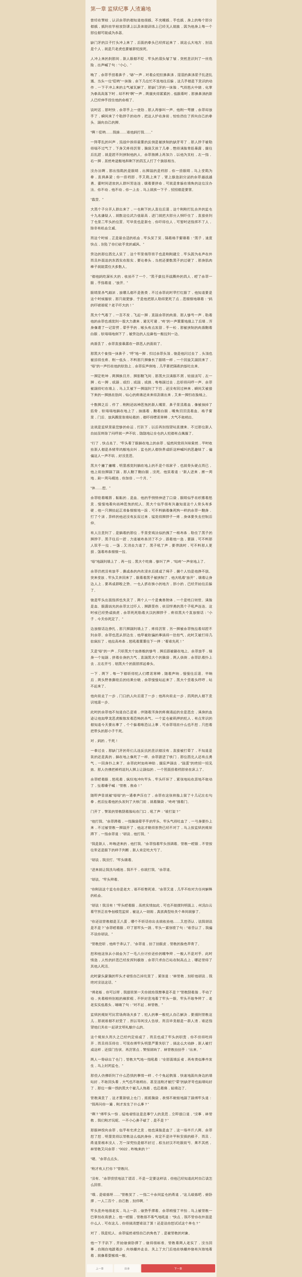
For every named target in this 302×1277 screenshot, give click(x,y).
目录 (127, 1268)
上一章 (100, 1268)
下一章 (178, 1268)
